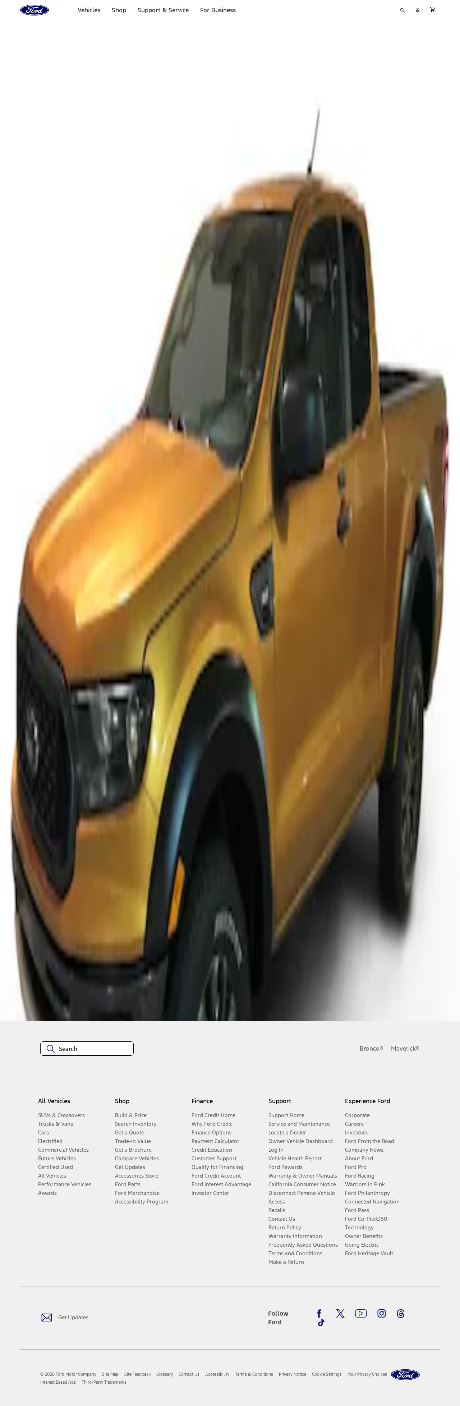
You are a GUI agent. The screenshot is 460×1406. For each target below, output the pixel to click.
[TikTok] (321, 1322)
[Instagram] (381, 1313)
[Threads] (400, 1313)
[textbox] (87, 1049)
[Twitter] (340, 1313)
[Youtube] (361, 1313)
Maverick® (405, 1048)
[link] (110, 1374)
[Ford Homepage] (405, 1375)
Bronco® (371, 1048)
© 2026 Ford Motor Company (68, 1374)
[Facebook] (321, 1313)
